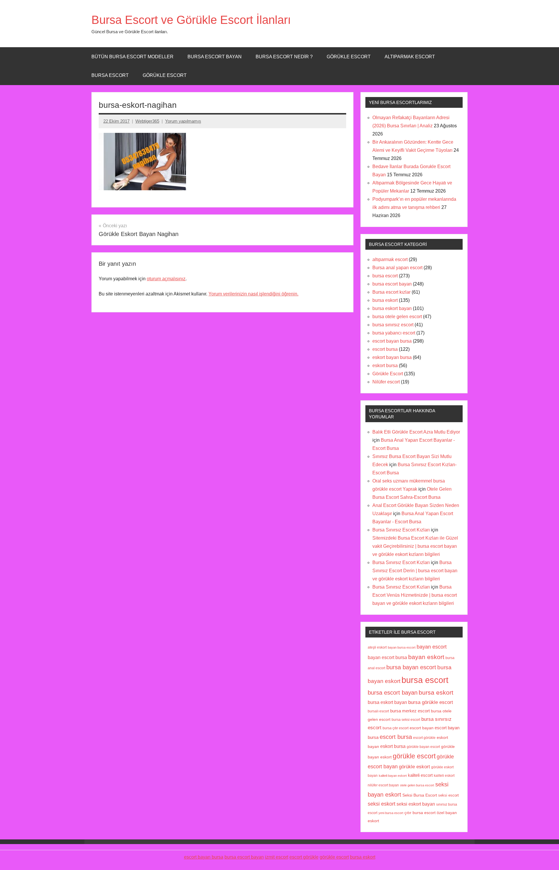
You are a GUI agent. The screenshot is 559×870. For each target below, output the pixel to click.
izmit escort (276, 857)
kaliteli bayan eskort (393, 775)
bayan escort (432, 647)
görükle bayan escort (423, 747)
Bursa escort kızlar (391, 292)
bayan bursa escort (401, 647)
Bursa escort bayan (214, 56)
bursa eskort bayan (392, 308)
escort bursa (385, 349)
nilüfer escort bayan (383, 785)
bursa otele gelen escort (397, 316)
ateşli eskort (377, 647)
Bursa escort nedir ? (284, 56)
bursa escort (110, 75)
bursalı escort (378, 711)
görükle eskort (414, 766)
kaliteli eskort (444, 775)
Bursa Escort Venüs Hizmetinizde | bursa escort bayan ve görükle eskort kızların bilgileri (414, 595)
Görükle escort (349, 56)
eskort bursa (385, 365)
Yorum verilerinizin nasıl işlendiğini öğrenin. (253, 293)
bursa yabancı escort (393, 332)
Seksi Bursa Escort (419, 795)
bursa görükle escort (430, 702)
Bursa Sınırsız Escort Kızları (401, 529)
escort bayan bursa (392, 341)
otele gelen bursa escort (417, 785)
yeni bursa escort (390, 813)
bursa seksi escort (406, 719)
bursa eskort (385, 300)
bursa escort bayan (392, 283)
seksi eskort (381, 804)
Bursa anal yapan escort (397, 267)
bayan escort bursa (387, 657)
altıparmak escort (390, 259)
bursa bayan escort (411, 667)
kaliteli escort (420, 775)
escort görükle (424, 738)
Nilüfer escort (386, 381)
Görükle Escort (165, 75)
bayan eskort (426, 657)
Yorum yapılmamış (183, 121)
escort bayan (422, 728)
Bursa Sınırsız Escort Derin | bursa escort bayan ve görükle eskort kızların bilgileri (414, 570)
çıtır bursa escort (420, 813)
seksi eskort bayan (416, 803)
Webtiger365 (147, 121)
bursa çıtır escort (395, 728)
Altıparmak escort (410, 56)
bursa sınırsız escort (392, 324)
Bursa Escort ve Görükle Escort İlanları (191, 19)
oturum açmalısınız (166, 278)
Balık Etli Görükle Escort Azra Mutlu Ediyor (416, 431)
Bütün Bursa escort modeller (132, 56)
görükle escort (414, 756)
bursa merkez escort (410, 711)
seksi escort (448, 795)
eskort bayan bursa (392, 357)
